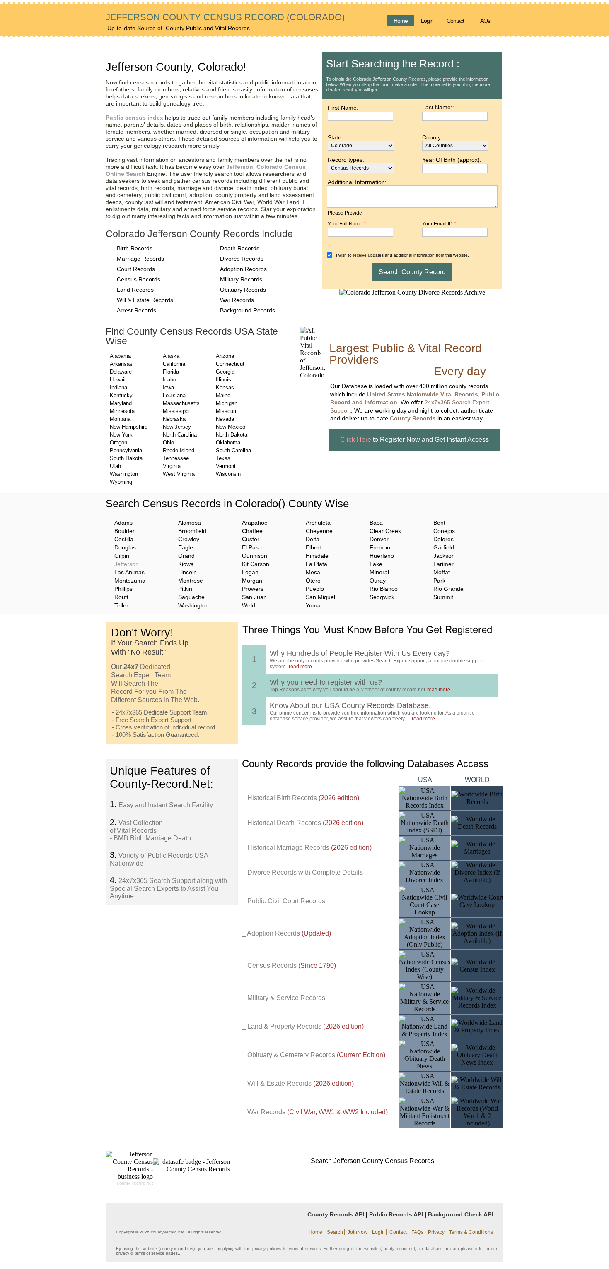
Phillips (123, 588)
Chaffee (252, 531)
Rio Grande (448, 588)
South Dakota (126, 458)
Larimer (443, 564)
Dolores (443, 539)
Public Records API (396, 1214)
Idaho (169, 380)
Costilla (123, 539)
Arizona (225, 356)
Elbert (313, 547)
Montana (120, 419)
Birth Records (134, 248)
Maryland (121, 403)
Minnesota (122, 411)
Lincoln (187, 572)
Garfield (443, 547)
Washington (124, 474)
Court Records (136, 269)
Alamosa (189, 522)
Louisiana (174, 395)
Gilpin (121, 555)
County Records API (335, 1214)
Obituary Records (243, 289)
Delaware (121, 372)
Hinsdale (317, 555)
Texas (223, 458)
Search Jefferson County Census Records (372, 1160)
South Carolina (233, 450)
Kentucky (121, 395)
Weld (248, 605)
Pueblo (315, 588)
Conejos (444, 531)
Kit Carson (255, 564)
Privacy (436, 1232)
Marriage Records (140, 258)
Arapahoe (255, 522)
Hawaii (118, 380)
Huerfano (382, 555)
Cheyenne (319, 531)
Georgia (225, 372)
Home (401, 20)
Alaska (171, 356)
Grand (186, 555)
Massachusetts (181, 403)
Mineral (379, 572)
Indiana (118, 387)
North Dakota (231, 435)
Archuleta (318, 522)
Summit (443, 597)
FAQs (483, 20)
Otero (313, 580)
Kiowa (186, 564)
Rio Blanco (384, 588)
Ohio (168, 442)
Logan (250, 572)
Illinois (223, 380)
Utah (115, 466)
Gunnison (254, 555)
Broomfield (192, 531)
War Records (237, 300)
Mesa (313, 572)
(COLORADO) (314, 17)
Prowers (252, 588)
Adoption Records (243, 269)
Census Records (138, 279)
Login (427, 20)
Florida (171, 372)
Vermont (226, 466)
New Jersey (177, 427)
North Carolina (180, 435)
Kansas (225, 387)
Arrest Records (136, 310)
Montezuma (129, 580)
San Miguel (320, 597)
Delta (312, 539)
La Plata (316, 564)
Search (335, 1232)
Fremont (381, 547)
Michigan (226, 403)
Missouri (226, 411)
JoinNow (357, 1232)
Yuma (313, 605)
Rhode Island (178, 450)
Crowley (188, 539)
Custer (250, 539)
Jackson (444, 555)
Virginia (172, 466)
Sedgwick (382, 597)
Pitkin (185, 588)
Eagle (185, 547)
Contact (455, 20)
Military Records (241, 279)
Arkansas (121, 364)
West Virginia (179, 474)
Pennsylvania (126, 450)
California (174, 364)
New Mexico (230, 427)
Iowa (168, 387)
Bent (439, 522)
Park (439, 580)
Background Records (247, 310)
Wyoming (121, 482)
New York (121, 435)
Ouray (378, 580)
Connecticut (230, 364)
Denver (379, 539)
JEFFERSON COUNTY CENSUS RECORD (195, 17)
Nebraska (174, 419)
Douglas (125, 547)
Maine (223, 395)
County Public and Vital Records (208, 28)
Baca (376, 522)
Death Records (239, 248)
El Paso (252, 547)
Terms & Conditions (471, 1232)
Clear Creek (385, 531)
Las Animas (129, 572)
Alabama (120, 356)
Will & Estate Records (145, 300)
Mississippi (176, 411)
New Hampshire (128, 427)
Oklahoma (228, 442)
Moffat (441, 572)
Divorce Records (241, 258)
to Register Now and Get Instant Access (414, 439)
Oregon (118, 442)
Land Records (135, 289)
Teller (121, 605)
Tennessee (176, 458)
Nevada (225, 419)
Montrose (190, 580)
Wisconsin (228, 474)
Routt (121, 597)
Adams (123, 522)
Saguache (191, 597)
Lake (376, 564)
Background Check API (460, 1214)
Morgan (252, 580)
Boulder (124, 531)
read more (300, 666)
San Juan (254, 597)
